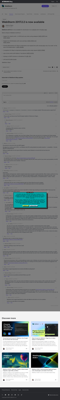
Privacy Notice (27, 201)
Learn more (32, 197)
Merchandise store (53, 395)
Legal (19, 389)
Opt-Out (38, 203)
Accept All (25, 205)
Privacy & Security (6, 389)
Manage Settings (33, 205)
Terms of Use (36, 201)
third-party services (22, 202)
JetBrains (12, 397)
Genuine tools (25, 389)
